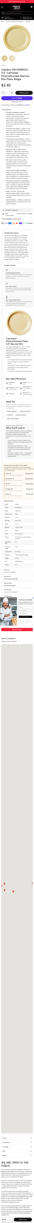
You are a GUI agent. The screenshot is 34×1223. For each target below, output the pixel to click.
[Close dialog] (33, 598)
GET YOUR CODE (25, 616)
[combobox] (19, 613)
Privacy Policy (24, 623)
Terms (27, 623)
